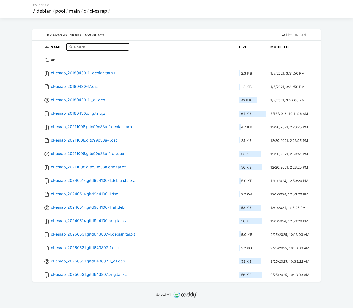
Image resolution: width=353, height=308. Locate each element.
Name (57, 47)
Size (243, 47)
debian (44, 11)
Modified (279, 47)
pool (60, 11)
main (74, 11)
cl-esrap (98, 11)
